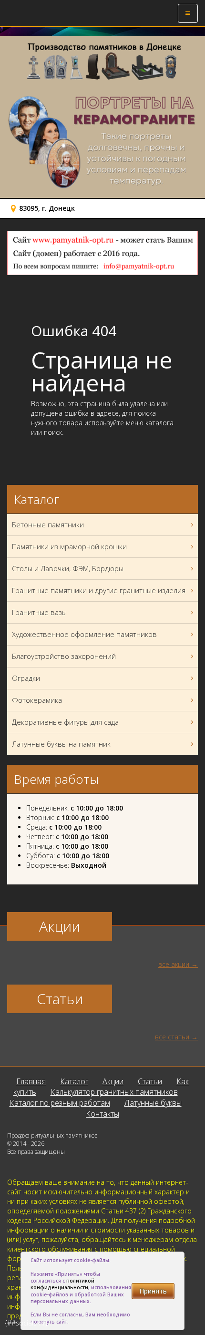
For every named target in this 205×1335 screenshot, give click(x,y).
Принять (153, 1290)
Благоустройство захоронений (64, 656)
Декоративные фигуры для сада (65, 722)
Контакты (102, 1114)
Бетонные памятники (48, 524)
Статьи (150, 1081)
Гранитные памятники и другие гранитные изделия (98, 590)
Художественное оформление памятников (84, 634)
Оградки (26, 678)
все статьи (172, 1036)
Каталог (74, 1081)
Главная (31, 1081)
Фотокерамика (37, 700)
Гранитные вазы (39, 612)
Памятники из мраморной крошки (69, 546)
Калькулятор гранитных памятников (114, 1092)
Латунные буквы (153, 1103)
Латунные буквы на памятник (61, 744)
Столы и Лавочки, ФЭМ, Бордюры (67, 568)
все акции (173, 964)
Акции (112, 1081)
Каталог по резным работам (60, 1103)
